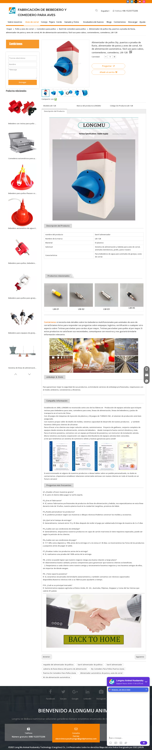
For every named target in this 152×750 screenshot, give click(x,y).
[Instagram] (143, 1)
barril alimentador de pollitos (90, 664)
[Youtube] (139, 1)
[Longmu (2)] (12, 10)
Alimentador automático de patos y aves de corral (101, 673)
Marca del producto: (85, 106)
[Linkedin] (131, 1)
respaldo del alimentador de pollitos (58, 664)
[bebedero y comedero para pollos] (93, 595)
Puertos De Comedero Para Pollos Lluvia (59, 673)
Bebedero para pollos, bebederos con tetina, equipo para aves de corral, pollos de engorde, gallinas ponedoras (22, 263)
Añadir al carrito (107, 72)
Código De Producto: (118, 106)
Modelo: (46, 106)
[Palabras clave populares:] (97, 11)
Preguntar (107, 66)
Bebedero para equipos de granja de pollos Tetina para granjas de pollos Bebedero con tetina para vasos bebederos (22, 333)
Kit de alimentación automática (56, 677)
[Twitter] (135, 1)
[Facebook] (127, 1)
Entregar (22, 82)
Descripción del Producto (54, 111)
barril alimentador (114, 664)
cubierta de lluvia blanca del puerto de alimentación (65, 669)
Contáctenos (50, 322)
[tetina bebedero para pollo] (56, 285)
